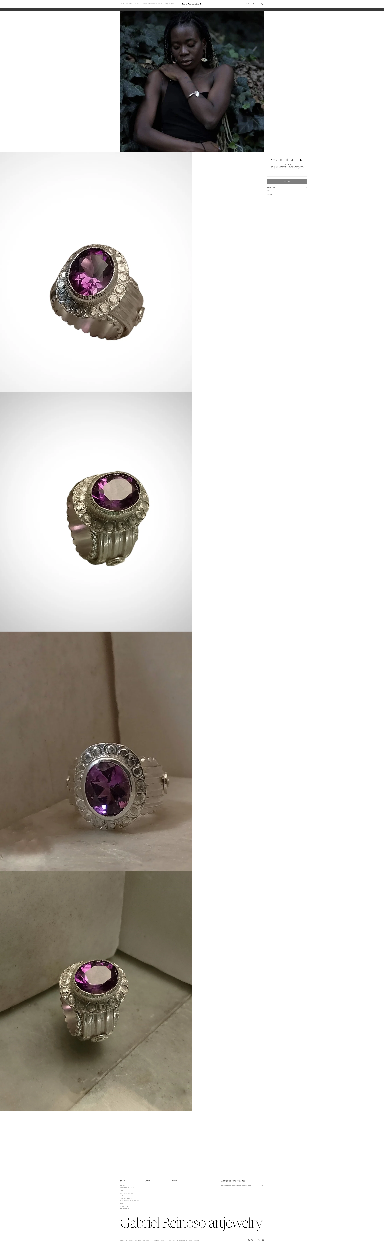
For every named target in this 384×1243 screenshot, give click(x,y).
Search (122, 1185)
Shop (121, 1203)
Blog (121, 1190)
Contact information (194, 1240)
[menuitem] (122, 4)
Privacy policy (164, 1240)
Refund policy (156, 1240)
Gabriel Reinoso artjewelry (131, 1240)
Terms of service (173, 1240)
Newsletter (124, 1206)
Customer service (126, 1198)
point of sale (124, 1209)
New (121, 1195)
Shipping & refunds (126, 1193)
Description (271, 187)
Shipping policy (183, 1240)
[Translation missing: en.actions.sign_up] (262, 1185)
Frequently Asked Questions (129, 1201)
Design (269, 195)
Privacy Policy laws (127, 1188)
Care (268, 191)
